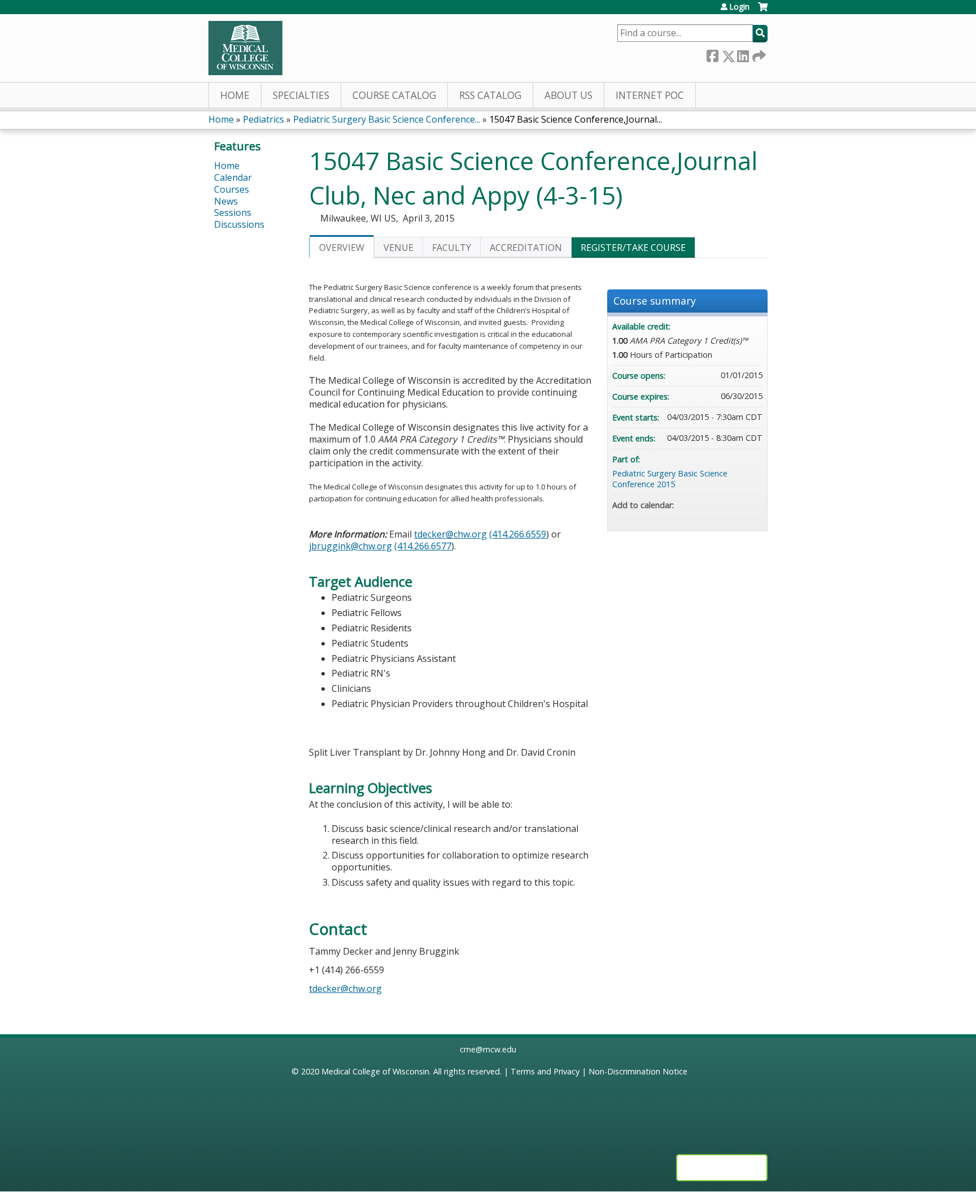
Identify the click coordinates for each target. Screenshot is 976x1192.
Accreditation (526, 247)
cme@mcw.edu (488, 1049)
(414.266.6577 (422, 546)
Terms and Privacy (545, 1071)
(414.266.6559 (517, 534)
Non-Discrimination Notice (638, 1071)
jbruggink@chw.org (350, 546)
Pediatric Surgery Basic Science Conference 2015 (669, 478)
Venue (398, 247)
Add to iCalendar (738, 504)
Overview (341, 247)
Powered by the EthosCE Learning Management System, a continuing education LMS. (722, 1167)
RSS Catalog (490, 95)
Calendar (233, 177)
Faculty (451, 247)
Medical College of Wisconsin (375, 1071)
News (226, 201)
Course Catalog (394, 95)
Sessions (232, 212)
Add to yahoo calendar (724, 505)
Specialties (301, 95)
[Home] (245, 48)
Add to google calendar (709, 505)
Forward (758, 53)
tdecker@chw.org (450, 534)
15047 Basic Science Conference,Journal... (575, 119)
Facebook (712, 53)
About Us (568, 95)
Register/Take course (633, 247)
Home (235, 95)
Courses (231, 189)
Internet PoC (650, 95)
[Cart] (763, 11)
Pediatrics (263, 119)
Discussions (239, 224)
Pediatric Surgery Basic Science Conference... (386, 119)
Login (739, 7)
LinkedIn (742, 53)
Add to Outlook (753, 505)
